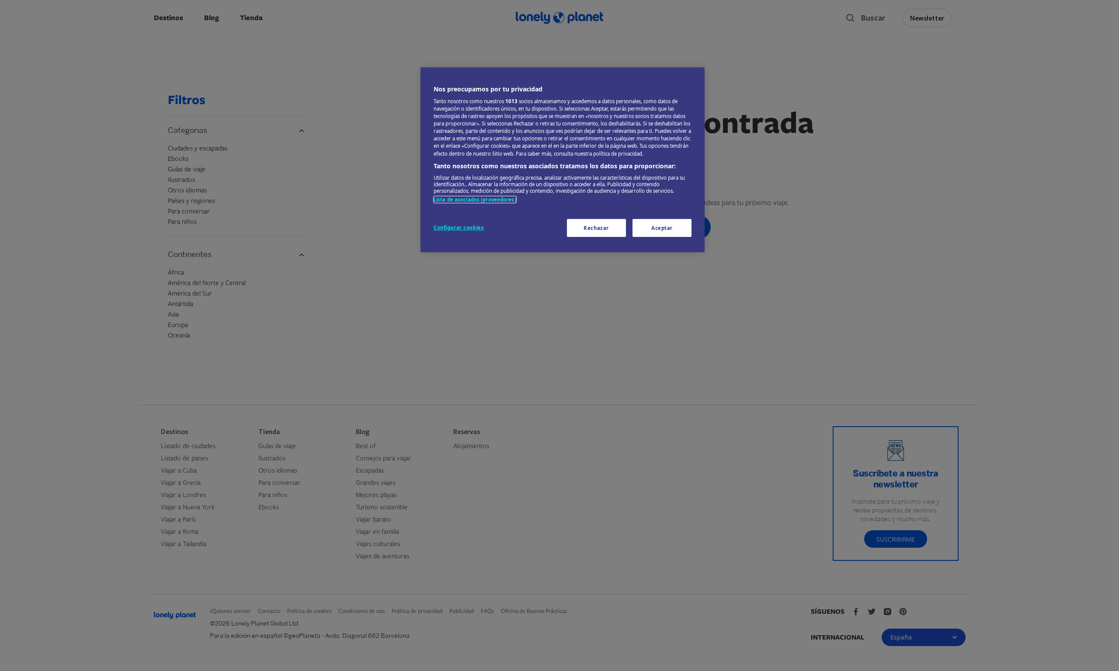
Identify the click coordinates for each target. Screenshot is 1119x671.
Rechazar (596, 228)
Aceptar (662, 228)
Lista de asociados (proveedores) (475, 199)
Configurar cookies (459, 227)
